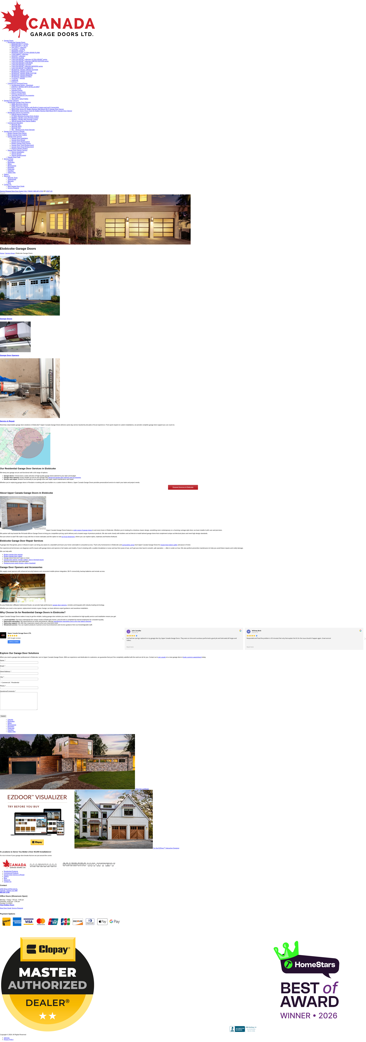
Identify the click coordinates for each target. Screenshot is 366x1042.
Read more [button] (130, 647)
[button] (365, 639)
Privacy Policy (8, 1039)
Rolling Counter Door (18, 94)
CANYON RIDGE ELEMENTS (22, 68)
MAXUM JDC (16, 124)
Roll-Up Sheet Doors (18, 92)
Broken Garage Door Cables (17, 135)
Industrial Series (16, 90)
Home (2, 253)
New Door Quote (17, 191)
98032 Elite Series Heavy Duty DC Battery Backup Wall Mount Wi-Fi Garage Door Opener (41, 111)
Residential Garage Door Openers (19, 102)
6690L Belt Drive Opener (19, 104)
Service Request (13, 188)
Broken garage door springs (13, 554)
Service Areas (8, 159)
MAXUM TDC (16, 128)
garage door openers (60, 605)
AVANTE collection (18, 56)
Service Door (15, 97)
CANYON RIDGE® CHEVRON (22, 63)
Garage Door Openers (11, 100)
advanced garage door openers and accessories (64, 477)
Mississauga (12, 166)
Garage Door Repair (18, 140)
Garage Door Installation (19, 138)
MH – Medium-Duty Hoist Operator (23, 130)
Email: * (2, 666)
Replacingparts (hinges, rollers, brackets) (20, 563)
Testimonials (12, 179)
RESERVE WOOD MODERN (21, 75)
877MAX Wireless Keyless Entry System (25, 116)
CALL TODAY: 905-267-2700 (33, 191)
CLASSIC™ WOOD (18, 78)
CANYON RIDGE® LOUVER (21, 64)
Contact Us (7, 184)
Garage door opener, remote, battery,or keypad (24, 560)
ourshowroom (68, 536)
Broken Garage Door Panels (21, 143)
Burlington (11, 162)
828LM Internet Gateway (19, 114)
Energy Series (16, 88)
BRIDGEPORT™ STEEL (19, 44)
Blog (9, 183)
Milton (10, 164)
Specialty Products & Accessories (22, 95)
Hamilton (11, 171)
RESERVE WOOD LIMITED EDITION (24, 70)
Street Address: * (5, 671)
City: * (2, 677)
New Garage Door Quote (16, 186)
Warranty (11, 181)
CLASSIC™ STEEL (18, 49)
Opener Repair (16, 154)
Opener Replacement (18, 155)
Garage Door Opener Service (17, 150)
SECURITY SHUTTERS (19, 99)
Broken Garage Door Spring (17, 133)
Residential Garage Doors (16, 42)
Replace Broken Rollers (19, 148)
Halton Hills (12, 172)
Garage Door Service (15, 136)
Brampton (11, 167)
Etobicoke (11, 169)
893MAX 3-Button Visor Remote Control (24, 118)
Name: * (2, 660)
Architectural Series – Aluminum (22, 85)
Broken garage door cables (13, 556)
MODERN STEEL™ (18, 51)
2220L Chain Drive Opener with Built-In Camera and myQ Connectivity (35, 107)
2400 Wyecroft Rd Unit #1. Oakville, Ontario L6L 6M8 (9, 889)
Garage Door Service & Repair (14, 131)
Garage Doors (8, 40)
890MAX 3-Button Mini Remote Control (24, 119)
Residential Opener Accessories (18, 112)
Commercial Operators (15, 123)
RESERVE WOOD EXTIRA (21, 76)
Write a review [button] (13, 642)
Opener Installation (17, 152)
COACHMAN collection (19, 54)
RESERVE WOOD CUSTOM (21, 71)
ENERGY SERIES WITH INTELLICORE (25, 87)
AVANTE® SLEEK (17, 58)
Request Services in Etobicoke (183, 487)
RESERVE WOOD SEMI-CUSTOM (23, 73)
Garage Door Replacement (20, 142)
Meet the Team (13, 178)
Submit (3, 716)
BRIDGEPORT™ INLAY (19, 46)
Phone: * (3, 686)
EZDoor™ (14, 82)
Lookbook (14, 80)
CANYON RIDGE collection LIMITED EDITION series (30, 61)
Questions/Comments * (8, 691)
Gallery (6, 174)
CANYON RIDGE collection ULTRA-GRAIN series (29, 59)
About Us (7, 176)
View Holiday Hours (7, 905)
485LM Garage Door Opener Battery (23, 121)
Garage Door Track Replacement (22, 145)
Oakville (10, 160)
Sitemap (6, 1038)
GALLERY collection (18, 47)
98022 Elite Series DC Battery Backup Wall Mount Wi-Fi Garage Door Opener (37, 109)
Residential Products (11, 871)
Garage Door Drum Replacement (22, 147)
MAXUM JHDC (16, 126)
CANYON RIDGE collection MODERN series (27, 66)
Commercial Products (11, 873)
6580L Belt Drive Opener (19, 106)
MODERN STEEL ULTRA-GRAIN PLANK (25, 52)
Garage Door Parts (14, 157)
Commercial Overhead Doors (17, 83)
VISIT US (49, 191)
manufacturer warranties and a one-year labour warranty (72, 621)
